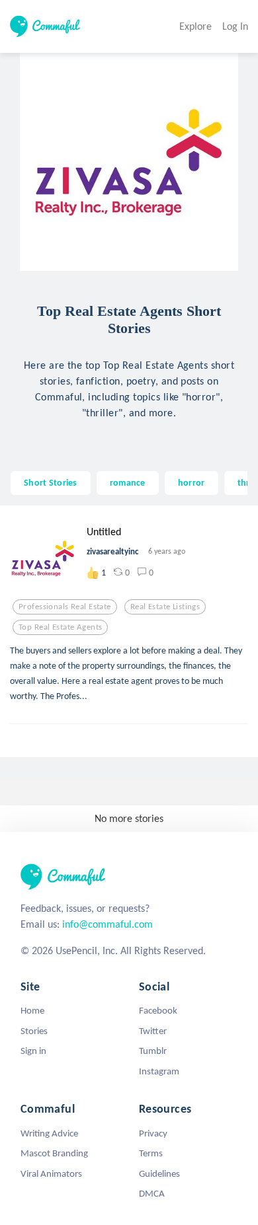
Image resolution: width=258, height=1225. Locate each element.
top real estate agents (60, 627)
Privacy (153, 1133)
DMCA (152, 1193)
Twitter (153, 1031)
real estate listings (165, 606)
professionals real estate (65, 606)
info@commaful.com (107, 924)
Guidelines (159, 1173)
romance (128, 482)
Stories (34, 1031)
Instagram (159, 1071)
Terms (151, 1153)
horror (191, 482)
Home (32, 1010)
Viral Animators (51, 1173)
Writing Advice (49, 1133)
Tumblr (153, 1051)
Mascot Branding (54, 1153)
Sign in (33, 1051)
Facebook (158, 1010)
